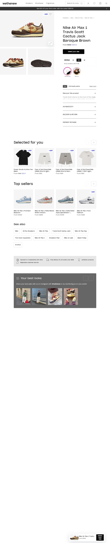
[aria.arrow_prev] (88, 142)
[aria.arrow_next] (93, 142)
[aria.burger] (105, 3)
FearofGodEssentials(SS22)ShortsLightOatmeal (43, 170)
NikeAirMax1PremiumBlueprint (22, 211)
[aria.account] (88, 3)
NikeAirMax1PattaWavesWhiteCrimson (44, 211)
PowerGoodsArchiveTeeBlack (23, 170)
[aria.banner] (106, 8)
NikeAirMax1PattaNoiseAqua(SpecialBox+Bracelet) (65, 212)
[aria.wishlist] (94, 3)
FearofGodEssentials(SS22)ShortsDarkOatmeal (64, 170)
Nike (71, 18)
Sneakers (66, 18)
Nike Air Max (79, 18)
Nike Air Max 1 (89, 18)
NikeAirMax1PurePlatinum (84, 211)
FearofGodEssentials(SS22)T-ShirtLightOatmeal (85, 170)
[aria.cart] (100, 3)
